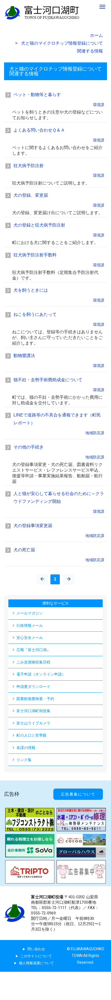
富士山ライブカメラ (33, 723)
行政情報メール (29, 625)
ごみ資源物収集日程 (33, 662)
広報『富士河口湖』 (33, 650)
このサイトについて (36, 956)
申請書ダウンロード (33, 686)
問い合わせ (36, 949)
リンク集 (24, 760)
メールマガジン (29, 613)
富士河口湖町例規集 (33, 711)
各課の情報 (25, 747)
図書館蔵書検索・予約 (35, 699)
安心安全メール (29, 637)
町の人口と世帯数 (31, 735)
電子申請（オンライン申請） (40, 674)
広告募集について (78, 794)
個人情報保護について (36, 963)
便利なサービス (55, 603)
